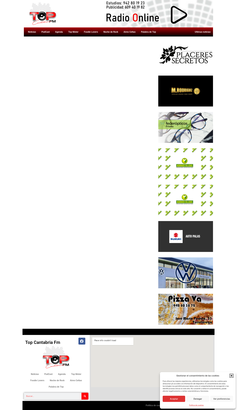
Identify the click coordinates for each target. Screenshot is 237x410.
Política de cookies (196, 405)
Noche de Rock (110, 32)
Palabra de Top (148, 32)
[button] (231, 375)
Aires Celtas (130, 32)
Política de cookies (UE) (157, 405)
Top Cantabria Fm (42, 342)
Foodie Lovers (91, 32)
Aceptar (174, 399)
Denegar (198, 399)
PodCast (45, 32)
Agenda (59, 32)
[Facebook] (81, 341)
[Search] (84, 396)
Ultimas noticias (203, 32)
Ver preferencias (221, 399)
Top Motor (73, 32)
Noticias (32, 32)
